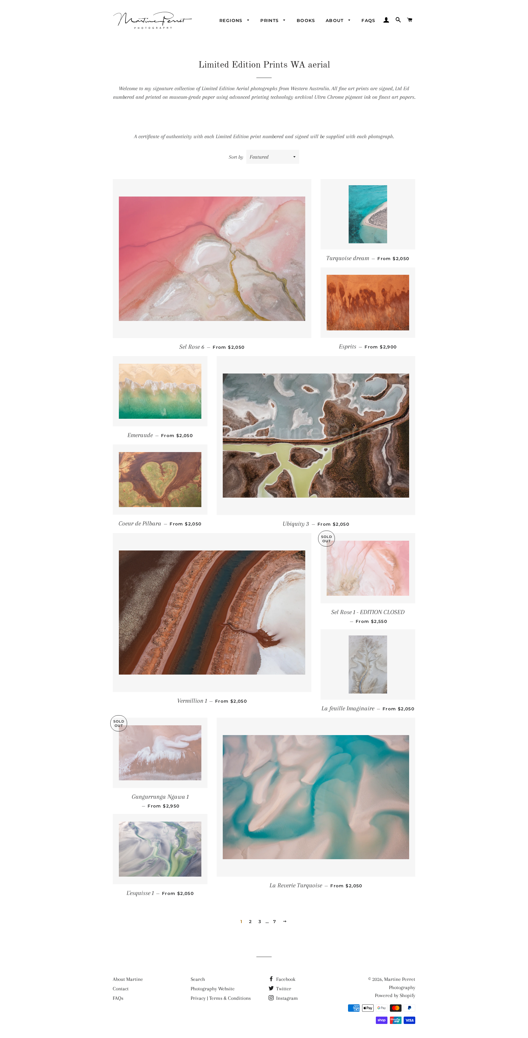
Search (198, 979)
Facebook (285, 979)
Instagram (286, 998)
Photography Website (213, 989)
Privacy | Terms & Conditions (221, 998)
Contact (121, 989)
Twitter (283, 989)
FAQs (368, 20)
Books (306, 20)
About (335, 20)
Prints (270, 20)
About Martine (128, 979)
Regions (231, 20)
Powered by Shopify (395, 995)
